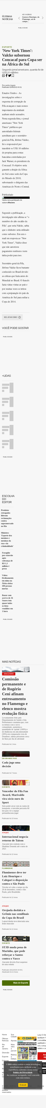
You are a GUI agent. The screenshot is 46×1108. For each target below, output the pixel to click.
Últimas (7, 17)
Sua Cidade (14, 1036)
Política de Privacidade (22, 1072)
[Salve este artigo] (12, 76)
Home (4, 1035)
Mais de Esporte (20, 983)
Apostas (14, 1041)
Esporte (7, 47)
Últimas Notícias (5, 1040)
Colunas (5, 1061)
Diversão (5, 1053)
